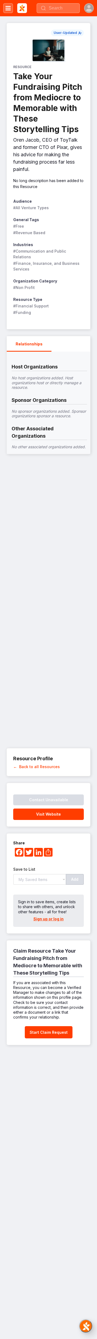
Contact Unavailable (48, 799)
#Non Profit (24, 287)
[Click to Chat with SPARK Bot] (85, 1325)
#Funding (22, 312)
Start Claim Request (49, 1032)
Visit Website (48, 814)
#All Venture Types (31, 207)
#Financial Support (31, 306)
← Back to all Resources (36, 766)
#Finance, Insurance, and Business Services (47, 266)
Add (74, 879)
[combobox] (58, 8)
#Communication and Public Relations (40, 254)
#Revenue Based (29, 232)
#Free (18, 226)
